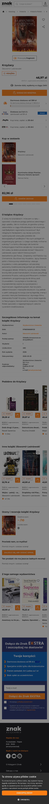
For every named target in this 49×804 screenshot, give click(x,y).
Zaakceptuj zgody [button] (24, 793)
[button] (24, 799)
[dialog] (24, 788)
